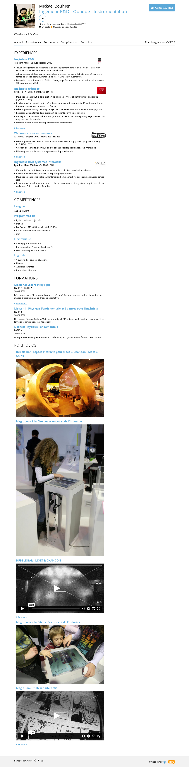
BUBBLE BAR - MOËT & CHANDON (38, 560)
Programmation (24, 216)
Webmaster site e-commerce (33, 133)
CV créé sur (154, 761)
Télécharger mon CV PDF (160, 42)
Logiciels (19, 255)
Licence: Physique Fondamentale (36, 327)
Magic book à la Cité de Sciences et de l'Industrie (48, 622)
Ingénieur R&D (24, 59)
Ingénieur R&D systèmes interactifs (37, 162)
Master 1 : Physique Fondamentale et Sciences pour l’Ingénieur (56, 308)
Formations (26, 278)
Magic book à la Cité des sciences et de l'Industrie (49, 421)
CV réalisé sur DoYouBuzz (26, 34)
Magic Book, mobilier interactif (36, 688)
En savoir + (21, 128)
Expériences (25, 52)
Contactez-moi (163, 7)
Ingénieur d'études (26, 89)
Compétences (27, 199)
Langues (19, 206)
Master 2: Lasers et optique (32, 285)
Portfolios (25, 345)
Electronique (22, 239)
